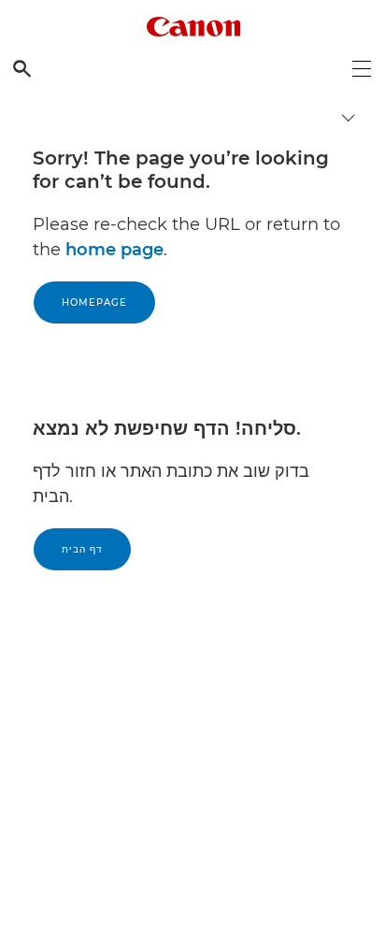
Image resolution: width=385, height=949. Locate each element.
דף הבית (82, 549)
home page (114, 249)
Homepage (94, 302)
